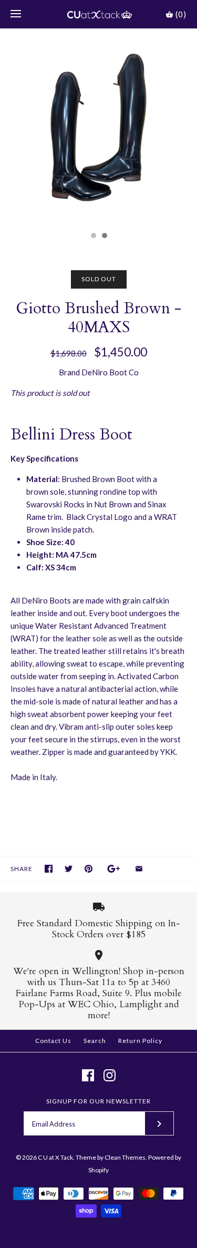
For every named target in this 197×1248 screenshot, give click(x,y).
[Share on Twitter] (68, 869)
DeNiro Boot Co (110, 372)
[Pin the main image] (88, 869)
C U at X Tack (55, 1157)
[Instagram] (109, 1075)
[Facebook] (88, 1075)
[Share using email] (139, 869)
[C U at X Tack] (98, 14)
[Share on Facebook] (49, 869)
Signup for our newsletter (98, 1101)
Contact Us (53, 1041)
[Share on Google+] (114, 869)
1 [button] (93, 236)
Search (95, 1041)
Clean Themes (125, 1157)
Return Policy (140, 1041)
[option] (98, 127)
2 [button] (104, 236)
